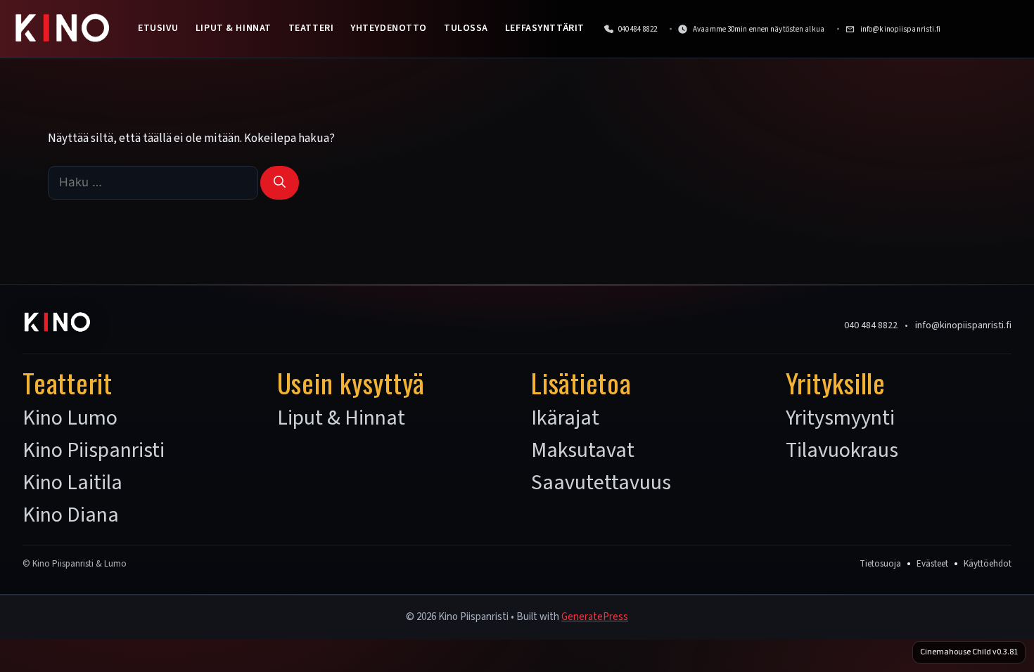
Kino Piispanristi (94, 450)
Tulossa (466, 28)
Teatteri (310, 28)
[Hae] (279, 183)
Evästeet (932, 563)
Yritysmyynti (840, 418)
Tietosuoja (880, 563)
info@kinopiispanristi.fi (963, 325)
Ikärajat (565, 418)
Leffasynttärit (545, 28)
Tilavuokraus (842, 450)
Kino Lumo (70, 418)
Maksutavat (582, 450)
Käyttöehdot (987, 563)
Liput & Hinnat (234, 28)
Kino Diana (71, 515)
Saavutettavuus (601, 483)
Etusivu (158, 28)
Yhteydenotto (388, 28)
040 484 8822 (871, 325)
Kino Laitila (72, 483)
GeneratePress (594, 616)
